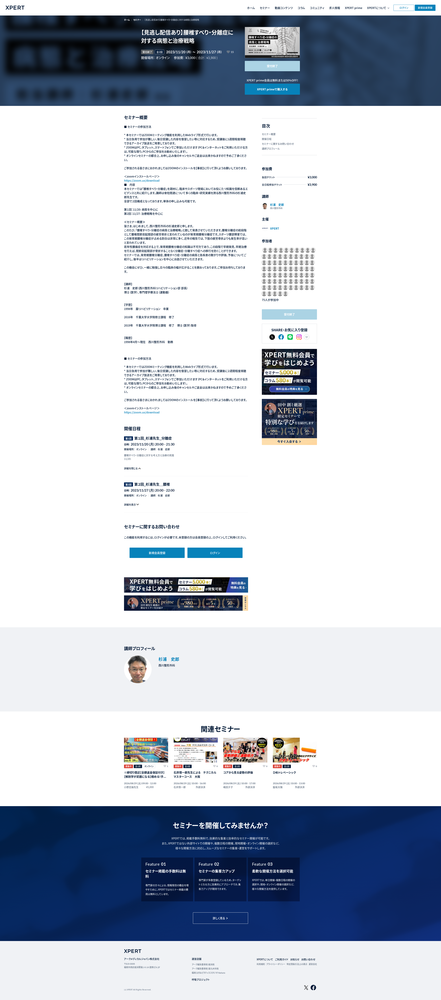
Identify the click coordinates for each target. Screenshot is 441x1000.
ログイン (403, 7)
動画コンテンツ (284, 8)
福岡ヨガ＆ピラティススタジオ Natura (208, 972)
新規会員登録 (425, 7)
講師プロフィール (271, 148)
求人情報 (334, 8)
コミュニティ (317, 8)
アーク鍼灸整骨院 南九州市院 (205, 968)
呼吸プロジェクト (201, 979)
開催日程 (266, 139)
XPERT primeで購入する (272, 89)
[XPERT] (289, 372)
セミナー (265, 8)
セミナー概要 (269, 134)
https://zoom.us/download (142, 180)
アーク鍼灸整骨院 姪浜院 (203, 964)
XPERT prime (353, 8)
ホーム (251, 8)
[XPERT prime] (289, 422)
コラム (301, 8)
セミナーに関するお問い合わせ (278, 143)
